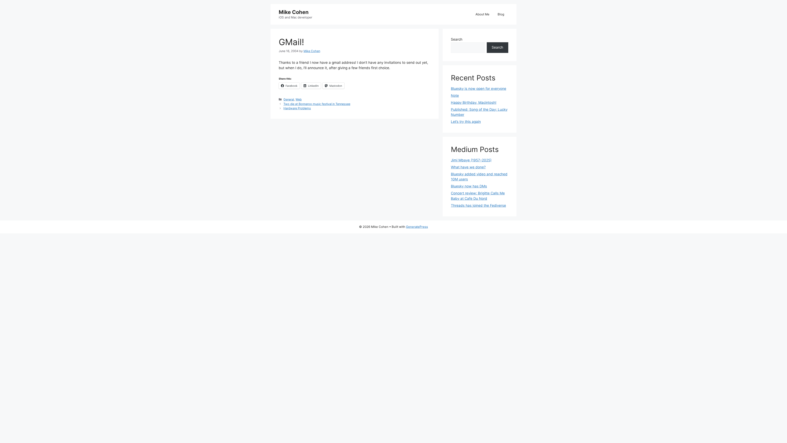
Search (456, 39)
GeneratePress (417, 227)
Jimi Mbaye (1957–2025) (471, 160)
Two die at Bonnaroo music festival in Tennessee (316, 104)
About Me (482, 14)
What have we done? (468, 167)
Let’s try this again (466, 122)
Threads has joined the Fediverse (478, 205)
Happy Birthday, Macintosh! (473, 102)
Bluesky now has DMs (469, 186)
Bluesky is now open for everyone (478, 89)
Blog (501, 14)
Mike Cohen (294, 12)
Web (299, 99)
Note (455, 96)
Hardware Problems (297, 108)
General (288, 99)
